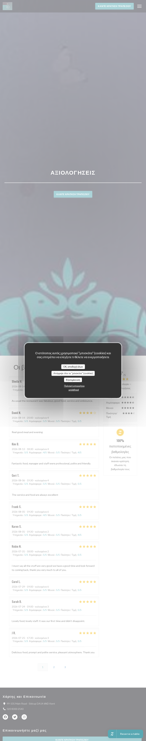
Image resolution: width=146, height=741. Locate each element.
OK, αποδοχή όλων (73, 366)
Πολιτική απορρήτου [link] (74, 385)
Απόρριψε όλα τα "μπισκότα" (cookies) (73, 373)
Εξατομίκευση (73, 379)
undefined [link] (74, 389)
